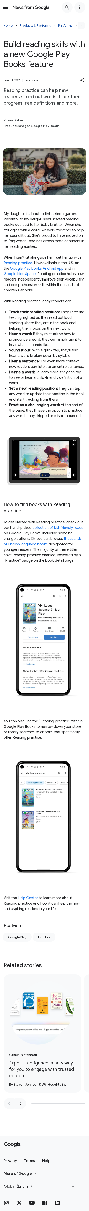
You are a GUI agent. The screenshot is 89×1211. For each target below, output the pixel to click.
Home (8, 25)
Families (44, 937)
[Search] (67, 7)
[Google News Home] (31, 7)
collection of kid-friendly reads (57, 528)
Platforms (65, 25)
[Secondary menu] (79, 7)
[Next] (81, 25)
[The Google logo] (12, 1144)
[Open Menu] (5, 7)
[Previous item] (9, 1103)
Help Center (28, 898)
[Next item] (20, 1103)
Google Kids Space (20, 274)
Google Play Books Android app (37, 268)
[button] (82, 80)
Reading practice (18, 263)
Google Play (17, 937)
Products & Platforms (35, 25)
